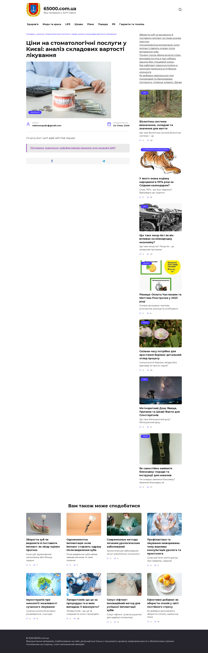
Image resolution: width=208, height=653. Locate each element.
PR (113, 24)
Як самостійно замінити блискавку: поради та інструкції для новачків (155, 472)
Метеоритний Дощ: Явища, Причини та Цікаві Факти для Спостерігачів (159, 412)
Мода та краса (52, 24)
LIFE (67, 24)
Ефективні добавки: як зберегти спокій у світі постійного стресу (163, 603)
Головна (30, 34)
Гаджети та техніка (131, 24)
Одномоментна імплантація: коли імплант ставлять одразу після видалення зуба (159, 48)
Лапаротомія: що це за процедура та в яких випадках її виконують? (83, 603)
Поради (103, 24)
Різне (90, 24)
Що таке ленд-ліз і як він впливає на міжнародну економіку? (156, 239)
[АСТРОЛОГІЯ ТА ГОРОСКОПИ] (160, 172)
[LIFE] (160, 116)
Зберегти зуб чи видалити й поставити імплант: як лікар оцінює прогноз (160, 38)
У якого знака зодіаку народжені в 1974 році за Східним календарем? (156, 182)
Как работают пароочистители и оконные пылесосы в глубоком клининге (158, 68)
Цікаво (79, 24)
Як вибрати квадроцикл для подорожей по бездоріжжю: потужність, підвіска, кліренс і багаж (160, 79)
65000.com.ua (60, 8)
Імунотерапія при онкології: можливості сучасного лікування (41, 603)
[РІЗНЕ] (160, 345)
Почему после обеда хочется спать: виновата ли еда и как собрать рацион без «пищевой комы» (160, 58)
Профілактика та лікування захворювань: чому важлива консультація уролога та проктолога (164, 546)
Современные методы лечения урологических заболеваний (123, 543)
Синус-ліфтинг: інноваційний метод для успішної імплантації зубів (123, 605)
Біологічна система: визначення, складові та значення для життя (156, 125)
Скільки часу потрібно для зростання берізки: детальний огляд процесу (160, 355)
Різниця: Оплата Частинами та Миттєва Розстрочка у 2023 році (160, 298)
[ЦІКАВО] (160, 289)
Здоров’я (32, 24)
